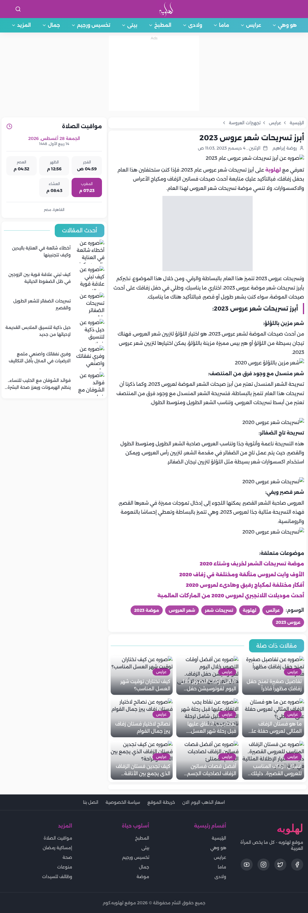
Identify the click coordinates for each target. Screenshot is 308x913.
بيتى (132, 25)
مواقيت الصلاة (58, 838)
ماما (224, 25)
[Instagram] (263, 865)
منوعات (64, 867)
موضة (143, 876)
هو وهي (287, 25)
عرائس (273, 610)
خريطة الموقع (161, 802)
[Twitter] (280, 865)
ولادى (195, 25)
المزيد (24, 25)
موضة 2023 (146, 610)
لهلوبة (273, 170)
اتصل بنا (90, 802)
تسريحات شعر (219, 610)
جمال (54, 25)
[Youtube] (247, 865)
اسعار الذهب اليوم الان (203, 802)
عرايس (253, 25)
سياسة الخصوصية (123, 802)
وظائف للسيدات (57, 876)
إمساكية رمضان (57, 847)
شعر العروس (182, 610)
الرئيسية (219, 838)
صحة (67, 857)
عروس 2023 (288, 622)
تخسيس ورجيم (93, 25)
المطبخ (162, 25)
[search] (18, 9)
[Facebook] (297, 865)
